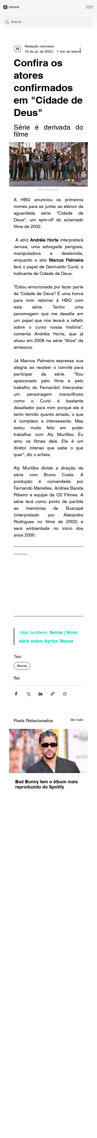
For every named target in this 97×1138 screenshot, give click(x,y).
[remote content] (48, 583)
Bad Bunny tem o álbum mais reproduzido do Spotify (46, 784)
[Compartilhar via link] (52, 693)
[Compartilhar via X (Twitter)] (28, 693)
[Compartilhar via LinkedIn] (40, 693)
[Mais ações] (80, 49)
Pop (17, 678)
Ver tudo (76, 720)
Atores (22, 666)
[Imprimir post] (64, 693)
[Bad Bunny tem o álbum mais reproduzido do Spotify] (48, 751)
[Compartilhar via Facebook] (16, 693)
